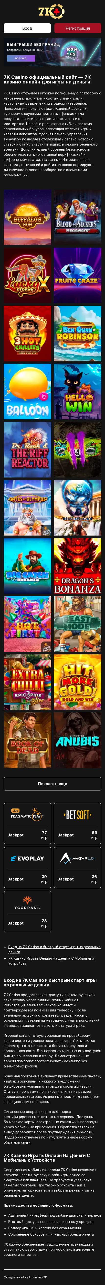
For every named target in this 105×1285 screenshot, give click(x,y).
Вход (27, 28)
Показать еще (52, 783)
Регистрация (78, 28)
